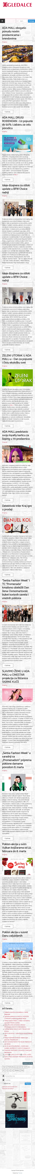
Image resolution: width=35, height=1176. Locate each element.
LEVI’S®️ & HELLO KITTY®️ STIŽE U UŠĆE (17, 1054)
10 (3, 1070)
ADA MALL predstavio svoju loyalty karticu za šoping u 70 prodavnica (16, 435)
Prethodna (11, 1067)
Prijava (28, 1084)
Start (4, 1067)
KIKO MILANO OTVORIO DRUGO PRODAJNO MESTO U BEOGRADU (15, 1026)
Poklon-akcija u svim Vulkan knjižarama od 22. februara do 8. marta (16, 848)
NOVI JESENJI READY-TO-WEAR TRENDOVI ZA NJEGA (18, 1043)
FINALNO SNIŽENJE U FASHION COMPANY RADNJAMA (18, 1051)
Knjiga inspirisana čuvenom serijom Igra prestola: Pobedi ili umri (16, 1039)
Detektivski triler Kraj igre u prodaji (17, 508)
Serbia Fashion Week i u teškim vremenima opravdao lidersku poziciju (17, 1022)
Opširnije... (8, 112)
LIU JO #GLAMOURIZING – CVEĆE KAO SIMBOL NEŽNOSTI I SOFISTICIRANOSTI (17, 1047)
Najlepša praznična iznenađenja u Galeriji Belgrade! (16, 1013)
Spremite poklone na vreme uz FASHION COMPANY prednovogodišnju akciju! (16, 1017)
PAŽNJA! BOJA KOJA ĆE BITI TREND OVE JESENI (17, 1030)
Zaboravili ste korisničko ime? (9, 1087)
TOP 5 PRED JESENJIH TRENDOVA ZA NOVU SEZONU (18, 1058)
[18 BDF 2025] (16, 1101)
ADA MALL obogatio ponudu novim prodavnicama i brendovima (14, 33)
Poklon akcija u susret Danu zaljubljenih (15, 934)
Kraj (22, 1070)
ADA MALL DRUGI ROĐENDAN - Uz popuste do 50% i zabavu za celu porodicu (17, 123)
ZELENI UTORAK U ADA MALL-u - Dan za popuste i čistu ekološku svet (17, 359)
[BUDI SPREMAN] (16, 1119)
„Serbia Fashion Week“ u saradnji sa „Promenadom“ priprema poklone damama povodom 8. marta (16, 760)
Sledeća (17, 1070)
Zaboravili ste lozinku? (7, 1089)
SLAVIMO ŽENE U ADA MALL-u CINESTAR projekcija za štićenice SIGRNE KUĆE (15, 676)
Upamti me (7, 1083)
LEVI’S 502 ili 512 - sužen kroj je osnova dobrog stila (18, 1034)
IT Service (20, 1173)
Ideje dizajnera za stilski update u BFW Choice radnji (16, 189)
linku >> (16, 175)
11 (6, 1070)
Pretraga (31, 21)
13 (12, 1070)
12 (9, 1070)
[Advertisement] (17, 1147)
